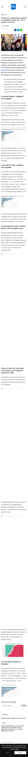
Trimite (24, 705)
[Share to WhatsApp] (21, 30)
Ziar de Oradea (6, 25)
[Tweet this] (18, 30)
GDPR (16, 749)
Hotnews (4, 70)
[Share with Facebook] (15, 30)
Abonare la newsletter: (9, 702)
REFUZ (7, 752)
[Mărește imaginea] (1, 144)
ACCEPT (20, 752)
